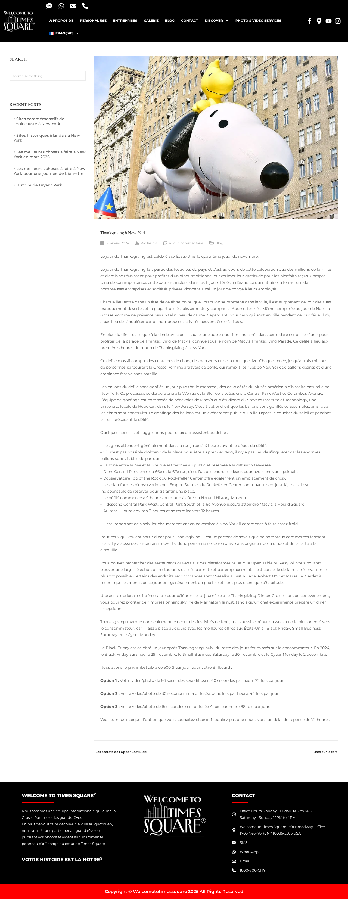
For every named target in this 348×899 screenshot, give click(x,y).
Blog (219, 243)
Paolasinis (149, 243)
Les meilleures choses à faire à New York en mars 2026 (50, 154)
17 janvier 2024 (117, 243)
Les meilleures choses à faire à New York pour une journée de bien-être (50, 171)
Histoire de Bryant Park (39, 185)
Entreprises (125, 20)
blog (170, 20)
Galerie (151, 20)
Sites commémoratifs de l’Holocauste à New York (39, 121)
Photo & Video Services (258, 20)
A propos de (61, 20)
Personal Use (93, 20)
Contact (189, 20)
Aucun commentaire (186, 243)
